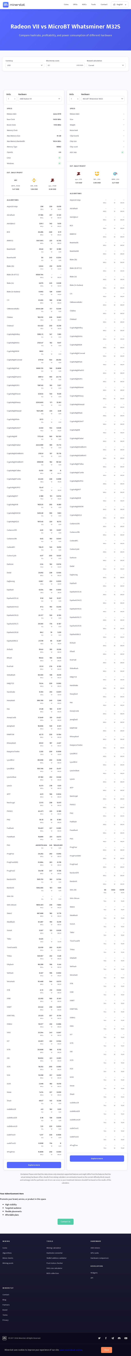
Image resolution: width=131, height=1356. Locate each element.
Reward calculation (94, 61)
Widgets (94, 1272)
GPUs (75, 4)
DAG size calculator (54, 1268)
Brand (5, 1310)
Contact (104, 4)
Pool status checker (55, 1263)
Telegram (112, 1338)
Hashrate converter (55, 1253)
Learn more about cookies (70, 1350)
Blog (4, 1299)
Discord (125, 1338)
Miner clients (8, 1258)
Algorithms (7, 1253)
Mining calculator (54, 1247)
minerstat (14, 4)
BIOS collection (53, 1273)
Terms (5, 1315)
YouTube (119, 1338)
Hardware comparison (100, 1258)
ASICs (84, 4)
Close (106, 1350)
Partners (6, 1304)
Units (8, 94)
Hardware (22, 94)
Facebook (105, 1338)
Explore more (34, 1165)
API (92, 1277)
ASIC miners (95, 1247)
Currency (9, 61)
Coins (66, 4)
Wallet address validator (57, 1258)
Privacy (5, 1320)
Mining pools (8, 1263)
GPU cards (95, 1253)
